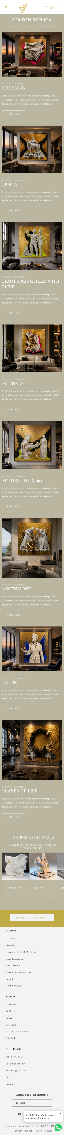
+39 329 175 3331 (14, 1057)
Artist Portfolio (13, 966)
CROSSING (12, 888)
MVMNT (10, 945)
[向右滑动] (38, 906)
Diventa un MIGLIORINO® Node (22, 952)
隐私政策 (44, 1126)
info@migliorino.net (15, 1064)
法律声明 (38, 1131)
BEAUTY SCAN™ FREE (18, 1031)
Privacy (9, 1084)
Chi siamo (10, 939)
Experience (11, 1025)
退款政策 (18, 1131)
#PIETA (37, 888)
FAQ (8, 1077)
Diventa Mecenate (14, 986)
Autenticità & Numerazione (18, 972)
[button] (6, 7)
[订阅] (48, 1103)
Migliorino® (18, 1126)
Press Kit (10, 979)
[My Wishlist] (51, 7)
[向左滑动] (25, 906)
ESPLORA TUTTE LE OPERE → (32, 918)
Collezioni (10, 1004)
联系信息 (28, 1131)
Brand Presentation (15, 959)
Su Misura (10, 1011)
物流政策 (48, 1131)
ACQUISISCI (14, 114)
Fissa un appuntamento (16, 1071)
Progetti (9, 1018)
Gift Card (10, 1038)
